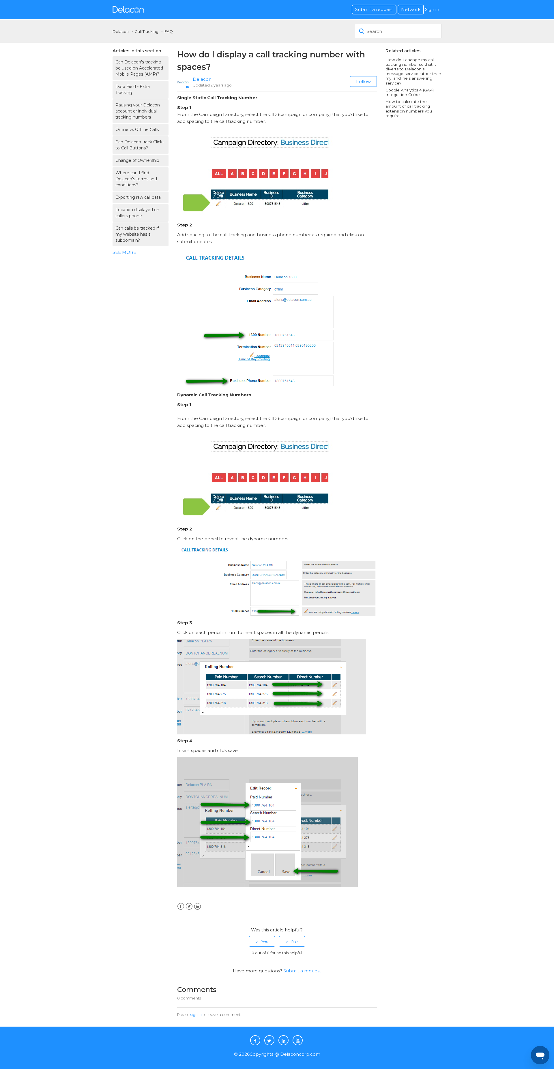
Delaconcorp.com (300, 1054)
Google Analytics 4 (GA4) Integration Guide (409, 92)
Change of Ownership (137, 160)
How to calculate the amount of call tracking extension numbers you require (408, 108)
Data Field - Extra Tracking (132, 89)
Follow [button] (363, 81)
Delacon (121, 31)
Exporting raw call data (138, 197)
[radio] (262, 941)
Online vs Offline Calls (137, 129)
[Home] (128, 9)
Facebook (180, 906)
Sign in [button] (432, 9)
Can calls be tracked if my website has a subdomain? (137, 234)
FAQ (168, 31)
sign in (196, 1014)
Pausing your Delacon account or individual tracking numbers (137, 111)
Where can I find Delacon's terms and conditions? (136, 178)
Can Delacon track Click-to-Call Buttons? (139, 145)
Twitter (189, 906)
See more (124, 252)
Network (410, 9)
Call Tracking (146, 31)
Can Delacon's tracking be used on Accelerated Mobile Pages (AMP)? (139, 68)
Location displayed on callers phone (137, 212)
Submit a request (374, 9)
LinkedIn (197, 906)
